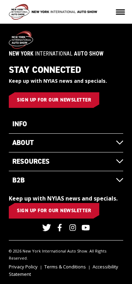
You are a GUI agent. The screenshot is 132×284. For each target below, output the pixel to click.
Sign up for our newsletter (54, 100)
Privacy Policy (23, 266)
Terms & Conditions (65, 266)
